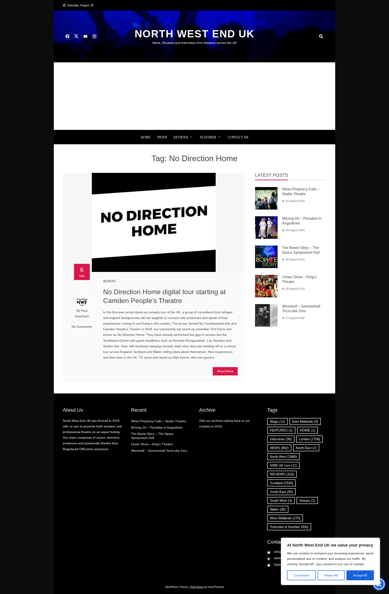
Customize (301, 575)
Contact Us (238, 137)
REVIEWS (181, 137)
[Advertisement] (194, 96)
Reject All (331, 575)
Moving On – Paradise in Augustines (157, 427)
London (309, 439)
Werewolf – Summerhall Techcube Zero (159, 450)
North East (306, 448)
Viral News (196, 587)
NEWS (162, 137)
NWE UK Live (283, 465)
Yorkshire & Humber (289, 527)
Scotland (281, 483)
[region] (330, 561)
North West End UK (194, 34)
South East (281, 492)
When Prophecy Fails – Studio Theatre (158, 421)
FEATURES (208, 137)
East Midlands (305, 421)
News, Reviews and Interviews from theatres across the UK (194, 43)
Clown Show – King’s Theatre (152, 444)
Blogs (277, 421)
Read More (225, 371)
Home (146, 137)
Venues (307, 500)
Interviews (281, 439)
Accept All (360, 575)
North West (283, 456)
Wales (278, 509)
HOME (307, 430)
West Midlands (285, 518)
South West (281, 500)
